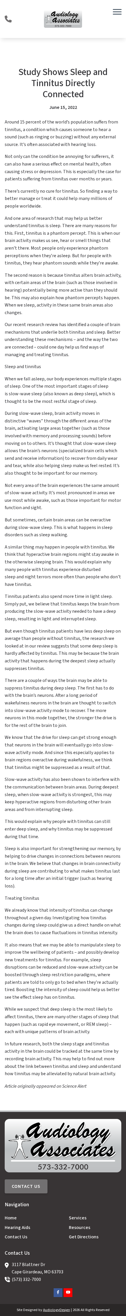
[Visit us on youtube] (68, 1292)
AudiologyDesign (56, 1309)
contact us (26, 1186)
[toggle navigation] (117, 11)
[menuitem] (31, 1218)
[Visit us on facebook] (58, 1292)
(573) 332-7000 (26, 1279)
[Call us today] (8, 18)
